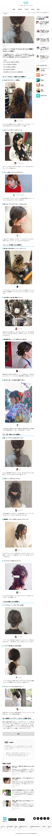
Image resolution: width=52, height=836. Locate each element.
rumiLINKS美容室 (20, 120)
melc (20, 592)
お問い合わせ (3, 827)
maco (20, 469)
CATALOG (20, 9)
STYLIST (26, 9)
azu (20, 709)
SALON (32, 9)
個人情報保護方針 (10, 827)
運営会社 (49, 827)
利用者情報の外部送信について (35, 827)
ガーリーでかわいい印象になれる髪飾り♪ (11, 61)
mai (20, 286)
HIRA (20, 235)
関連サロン (44, 827)
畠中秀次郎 (20, 328)
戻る (18, 733)
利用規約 (16, 827)
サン (20, 425)
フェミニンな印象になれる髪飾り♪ (10, 64)
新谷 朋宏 (20, 677)
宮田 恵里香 (20, 510)
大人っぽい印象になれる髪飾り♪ (9, 66)
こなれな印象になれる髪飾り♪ (9, 69)
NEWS (38, 9)
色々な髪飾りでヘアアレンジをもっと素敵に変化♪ (13, 71)
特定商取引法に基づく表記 (23, 827)
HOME (14, 9)
